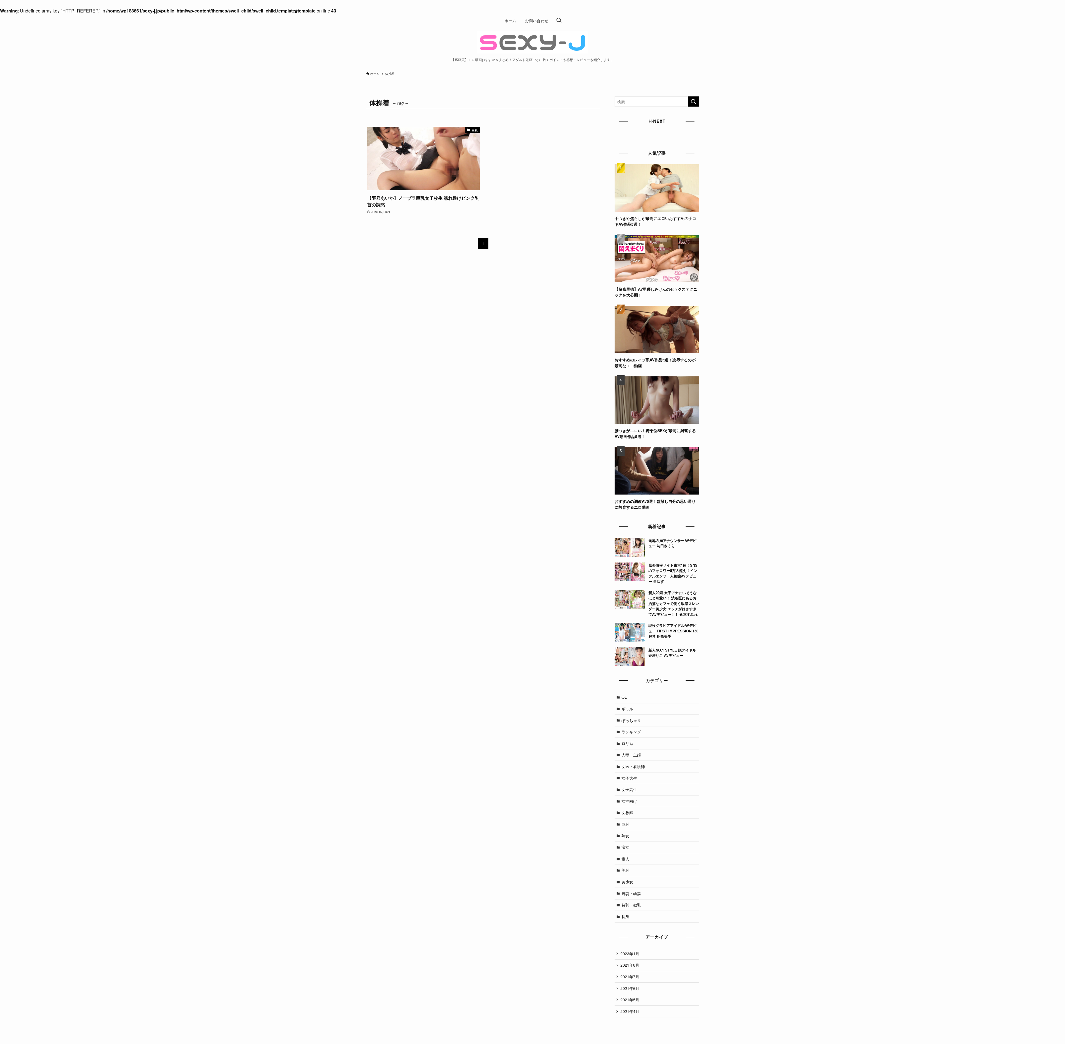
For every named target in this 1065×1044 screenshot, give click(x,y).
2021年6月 (629, 988)
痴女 (625, 847)
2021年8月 (629, 965)
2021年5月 (629, 999)
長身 (625, 916)
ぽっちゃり (631, 720)
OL (624, 697)
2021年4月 (629, 1011)
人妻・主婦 (631, 754)
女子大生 (629, 778)
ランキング (631, 731)
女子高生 (629, 789)
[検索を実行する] (693, 101)
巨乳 (625, 824)
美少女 (627, 882)
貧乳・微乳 (631, 905)
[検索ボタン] (559, 20)
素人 (625, 858)
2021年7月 (629, 976)
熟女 (625, 835)
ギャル (627, 708)
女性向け (629, 801)
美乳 (625, 870)
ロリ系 (627, 743)
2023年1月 (629, 953)
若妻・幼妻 (631, 893)
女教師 (627, 812)
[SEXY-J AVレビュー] (532, 42)
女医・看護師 (633, 766)
